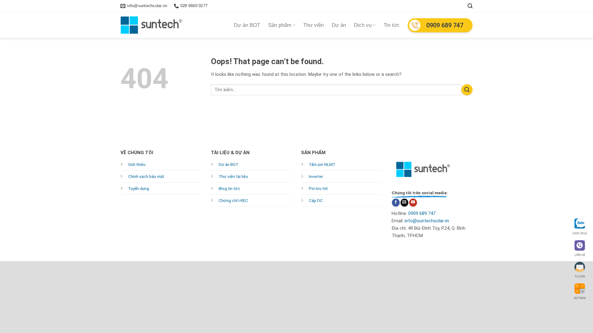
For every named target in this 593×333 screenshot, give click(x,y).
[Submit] (467, 89)
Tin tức (392, 25)
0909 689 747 (444, 25)
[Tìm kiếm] (470, 6)
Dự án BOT (247, 25)
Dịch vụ (363, 25)
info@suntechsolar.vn (427, 221)
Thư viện (313, 25)
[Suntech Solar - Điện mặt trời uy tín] (151, 25)
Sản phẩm (279, 25)
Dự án (339, 25)
